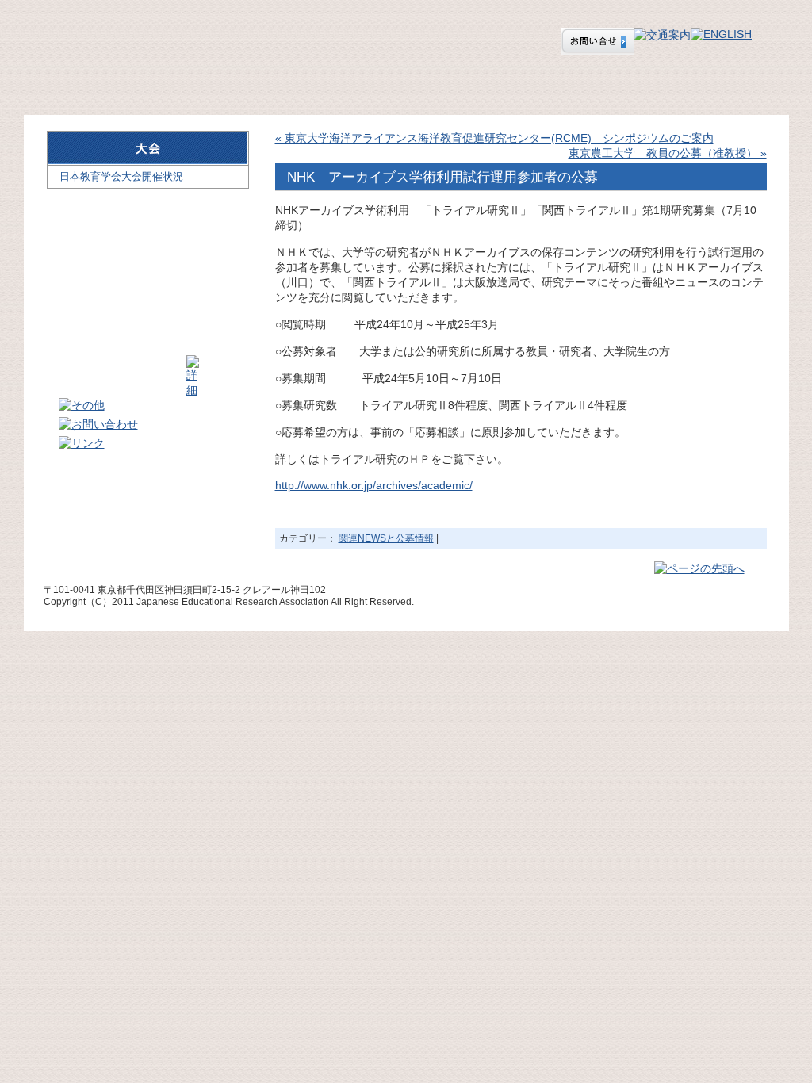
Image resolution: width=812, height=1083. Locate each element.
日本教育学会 (135, 33)
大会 (435, 86)
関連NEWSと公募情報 (386, 538)
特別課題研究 (698, 86)
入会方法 (318, 86)
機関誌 (552, 86)
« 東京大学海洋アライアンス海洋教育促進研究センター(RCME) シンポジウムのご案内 (494, 138)
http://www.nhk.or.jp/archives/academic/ (374, 485)
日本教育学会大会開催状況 (121, 176)
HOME (83, 86)
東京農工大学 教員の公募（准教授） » (668, 153)
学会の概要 (200, 86)
